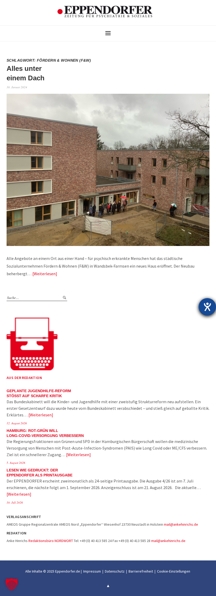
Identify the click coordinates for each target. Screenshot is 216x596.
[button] (11, 584)
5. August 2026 (16, 463)
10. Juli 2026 (15, 502)
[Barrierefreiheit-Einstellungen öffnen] (207, 307)
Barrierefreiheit (141, 571)
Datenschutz (115, 571)
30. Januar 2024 (17, 87)
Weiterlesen (45, 273)
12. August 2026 (17, 423)
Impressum (92, 571)
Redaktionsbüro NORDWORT (50, 540)
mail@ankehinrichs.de (181, 524)
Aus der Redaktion (24, 377)
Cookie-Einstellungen (173, 571)
